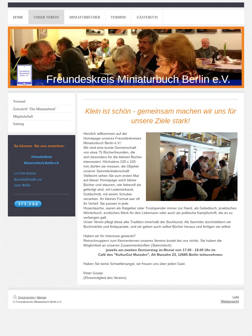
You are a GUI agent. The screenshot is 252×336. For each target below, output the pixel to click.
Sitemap (41, 297)
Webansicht (230, 301)
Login (236, 296)
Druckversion (26, 297)
